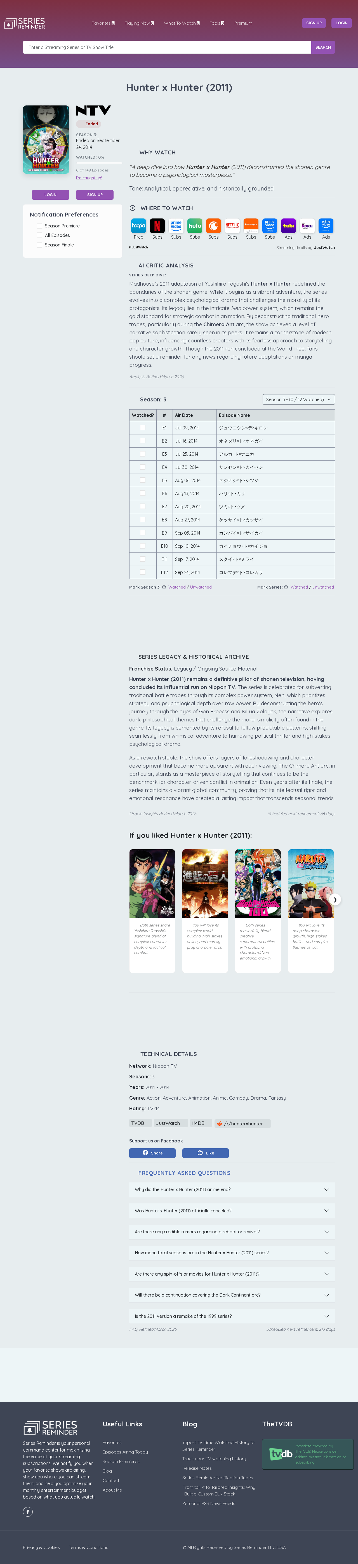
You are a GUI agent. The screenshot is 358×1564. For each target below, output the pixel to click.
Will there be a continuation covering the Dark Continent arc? (198, 1295)
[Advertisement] (232, 121)
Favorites (101, 23)
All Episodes (58, 235)
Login (50, 194)
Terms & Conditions (88, 1547)
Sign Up (95, 194)
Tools (215, 23)
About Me (112, 1490)
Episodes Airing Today (125, 1452)
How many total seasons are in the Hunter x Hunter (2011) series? (202, 1252)
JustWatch (324, 247)
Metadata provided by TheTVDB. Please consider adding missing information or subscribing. (320, 1454)
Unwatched (201, 587)
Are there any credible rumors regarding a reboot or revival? (197, 1231)
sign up (314, 22)
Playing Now (137, 23)
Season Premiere (63, 226)
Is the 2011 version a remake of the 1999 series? (183, 1316)
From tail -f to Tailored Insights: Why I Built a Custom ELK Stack (218, 1490)
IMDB (199, 1123)
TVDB (138, 1123)
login (342, 22)
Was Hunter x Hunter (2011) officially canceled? (183, 1210)
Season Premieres (121, 1461)
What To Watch (180, 23)
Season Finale (60, 245)
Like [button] (209, 1153)
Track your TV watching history (214, 1458)
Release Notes (197, 1468)
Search (323, 47)
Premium (243, 23)
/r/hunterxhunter (243, 1123)
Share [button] (156, 1153)
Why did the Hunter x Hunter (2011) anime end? (183, 1189)
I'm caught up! (89, 177)
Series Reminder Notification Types (217, 1477)
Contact (111, 1480)
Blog (107, 1471)
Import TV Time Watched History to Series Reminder (218, 1446)
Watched (177, 587)
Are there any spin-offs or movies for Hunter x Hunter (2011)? (197, 1274)
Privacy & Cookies (41, 1547)
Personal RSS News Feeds (208, 1503)
